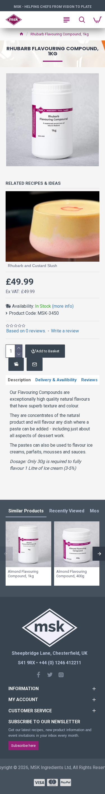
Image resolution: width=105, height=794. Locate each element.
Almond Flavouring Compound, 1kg (23, 573)
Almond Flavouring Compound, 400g (71, 573)
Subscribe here (23, 745)
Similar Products (26, 511)
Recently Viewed (66, 511)
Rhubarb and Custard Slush (32, 265)
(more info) (63, 306)
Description (19, 379)
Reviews (89, 379)
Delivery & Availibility (56, 379)
